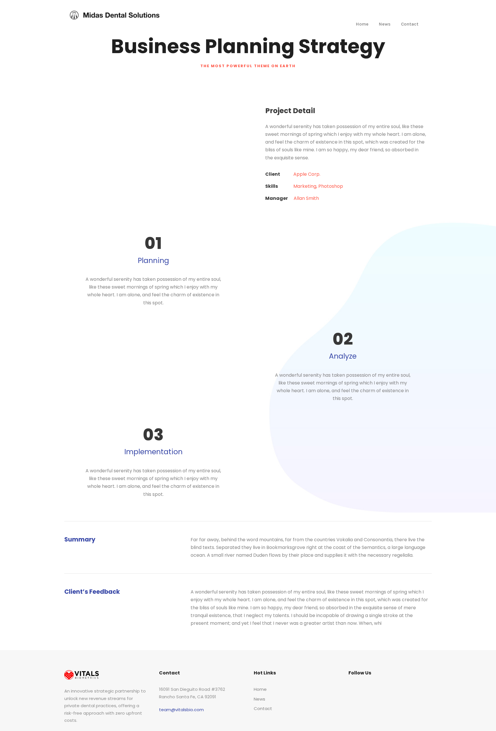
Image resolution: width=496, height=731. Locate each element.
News (385, 24)
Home (362, 24)
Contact (409, 24)
